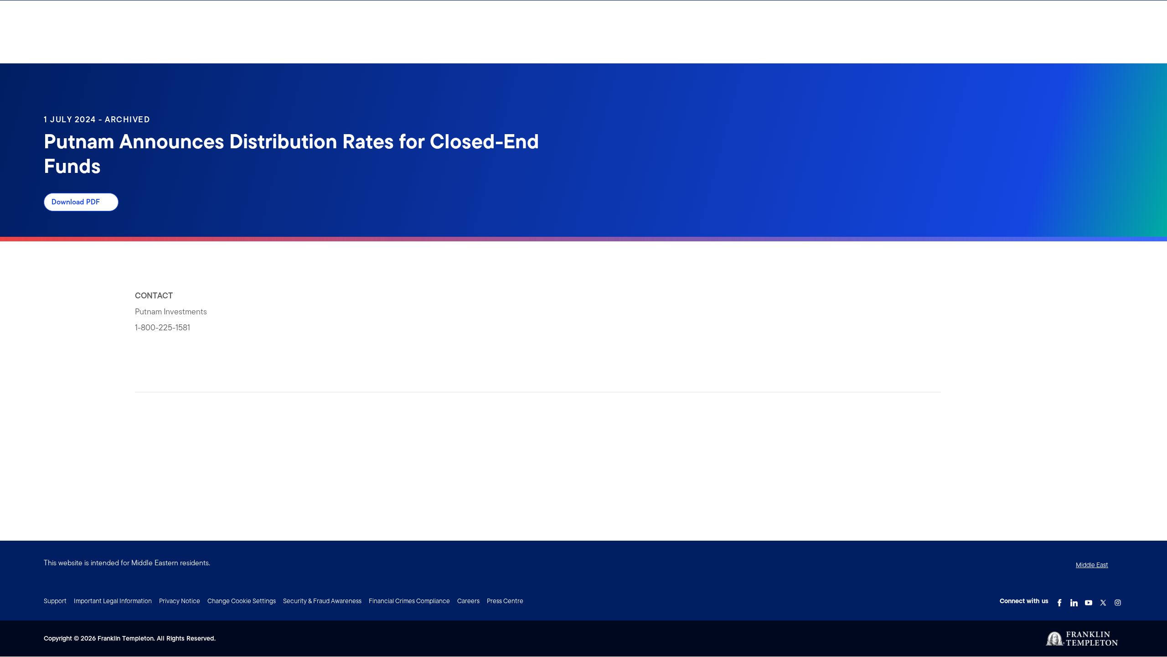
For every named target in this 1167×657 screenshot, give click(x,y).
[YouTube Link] (1088, 600)
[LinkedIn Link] (1074, 600)
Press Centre (505, 600)
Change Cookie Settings (241, 600)
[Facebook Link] (1059, 600)
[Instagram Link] (1117, 600)
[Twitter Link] (1103, 600)
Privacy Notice (179, 600)
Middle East (1092, 564)
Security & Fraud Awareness (322, 600)
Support (55, 600)
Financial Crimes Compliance (409, 600)
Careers (468, 600)
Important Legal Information (113, 600)
